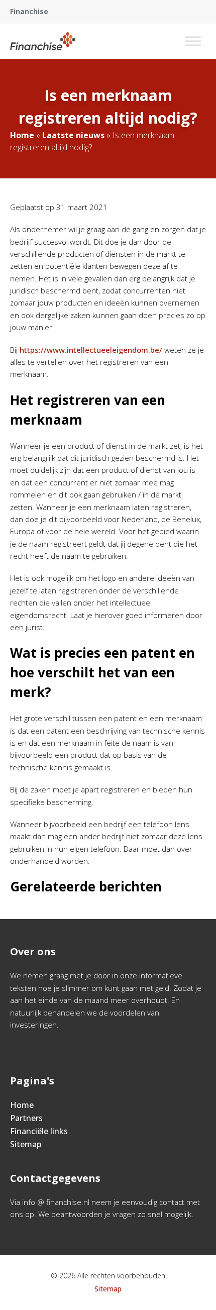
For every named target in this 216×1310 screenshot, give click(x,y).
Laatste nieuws (73, 135)
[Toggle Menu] (193, 41)
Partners (26, 1118)
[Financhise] (42, 41)
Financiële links (39, 1131)
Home (22, 135)
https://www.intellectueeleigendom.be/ (91, 350)
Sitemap (25, 1144)
